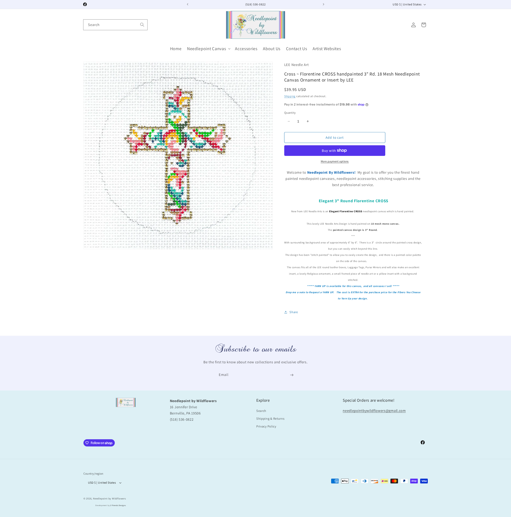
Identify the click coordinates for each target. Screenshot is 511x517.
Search (261, 411)
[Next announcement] (323, 4)
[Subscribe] (292, 375)
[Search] (142, 25)
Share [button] (293, 312)
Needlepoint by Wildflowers (109, 498)
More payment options (335, 161)
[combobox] (115, 25)
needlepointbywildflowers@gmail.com (374, 410)
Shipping (289, 96)
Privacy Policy (266, 426)
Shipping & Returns (270, 419)
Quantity (290, 113)
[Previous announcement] (187, 4)
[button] (208, 48)
